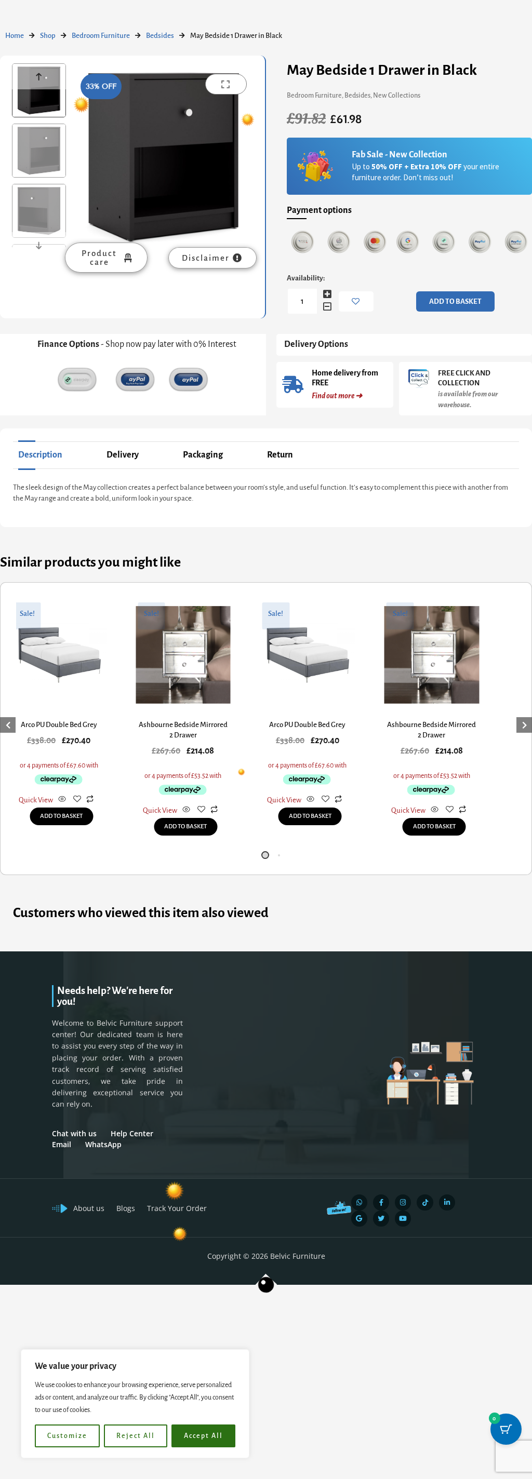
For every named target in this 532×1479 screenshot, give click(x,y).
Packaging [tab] (203, 455)
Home (14, 35)
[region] (135, 1403)
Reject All (135, 1436)
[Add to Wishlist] (356, 301)
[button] (265, 855)
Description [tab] (40, 455)
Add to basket (455, 301)
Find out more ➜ (337, 396)
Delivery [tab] (123, 455)
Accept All (203, 1436)
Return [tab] (280, 455)
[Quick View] (62, 800)
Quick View (36, 800)
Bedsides (160, 35)
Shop (48, 35)
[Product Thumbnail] (226, 84)
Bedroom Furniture (101, 35)
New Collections (396, 95)
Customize (67, 1436)
